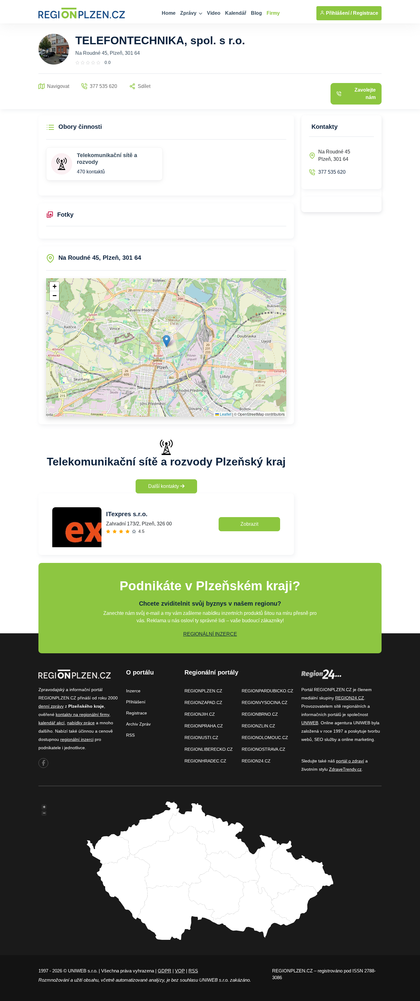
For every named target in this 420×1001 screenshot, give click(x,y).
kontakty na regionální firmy (82, 714)
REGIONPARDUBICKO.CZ (267, 690)
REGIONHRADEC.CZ (205, 760)
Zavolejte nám (365, 93)
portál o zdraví (350, 760)
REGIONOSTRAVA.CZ (263, 749)
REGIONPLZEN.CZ (203, 690)
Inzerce (133, 690)
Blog (256, 13)
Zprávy (189, 13)
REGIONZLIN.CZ (258, 725)
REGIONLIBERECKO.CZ (208, 749)
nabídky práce (81, 722)
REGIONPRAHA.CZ (203, 725)
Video (213, 13)
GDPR (164, 970)
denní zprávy (51, 706)
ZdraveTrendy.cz (345, 769)
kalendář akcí (51, 722)
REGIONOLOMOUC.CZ (265, 737)
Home (169, 13)
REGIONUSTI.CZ (201, 737)
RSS (130, 735)
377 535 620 (332, 172)
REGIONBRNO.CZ (260, 714)
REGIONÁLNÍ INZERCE (210, 634)
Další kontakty (164, 486)
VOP (180, 970)
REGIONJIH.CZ (199, 714)
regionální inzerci (76, 739)
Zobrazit (249, 524)
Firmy (273, 13)
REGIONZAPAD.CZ (203, 702)
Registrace (365, 13)
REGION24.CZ (256, 760)
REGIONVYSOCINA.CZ (264, 702)
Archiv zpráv (138, 724)
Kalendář (235, 13)
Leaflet (225, 414)
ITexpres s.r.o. (127, 514)
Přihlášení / (338, 13)
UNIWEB (309, 722)
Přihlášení (135, 701)
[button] (166, 341)
